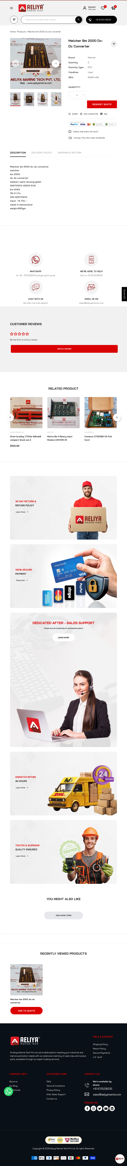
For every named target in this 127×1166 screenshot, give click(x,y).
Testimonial (14, 1090)
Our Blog (13, 1086)
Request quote (102, 104)
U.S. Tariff (97, 1057)
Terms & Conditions (55, 1086)
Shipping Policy (100, 1044)
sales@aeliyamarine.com (107, 1094)
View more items (63, 915)
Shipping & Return (69, 152)
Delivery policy (41, 152)
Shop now (20, 580)
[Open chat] (120, 1159)
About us (13, 1081)
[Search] (78, 19)
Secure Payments (101, 1053)
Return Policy (99, 1048)
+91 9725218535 (102, 1088)
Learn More (20, 512)
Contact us (51, 1098)
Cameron (88, 432)
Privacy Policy (53, 1090)
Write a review (64, 349)
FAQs (48, 1081)
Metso (50, 432)
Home (13, 31)
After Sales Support (56, 1094)
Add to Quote (26, 1010)
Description (18, 152)
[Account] (84, 8)
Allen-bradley (17, 432)
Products (21, 31)
